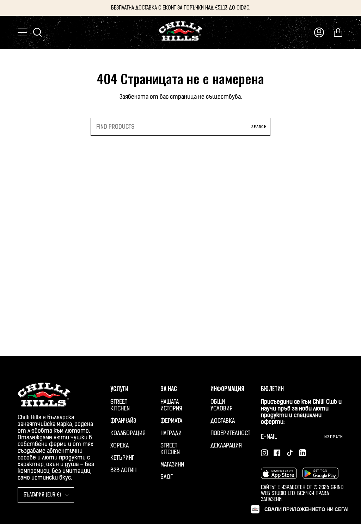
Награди (171, 433)
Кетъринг (122, 458)
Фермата (171, 421)
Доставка (222, 421)
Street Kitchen (120, 405)
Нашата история (171, 405)
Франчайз (123, 421)
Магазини (172, 464)
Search (259, 126)
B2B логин (123, 470)
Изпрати (333, 436)
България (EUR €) (43, 495)
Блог (166, 477)
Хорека (119, 445)
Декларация (226, 445)
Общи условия (221, 405)
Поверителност (230, 433)
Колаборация (128, 433)
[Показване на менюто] (23, 32)
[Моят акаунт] (319, 32)
